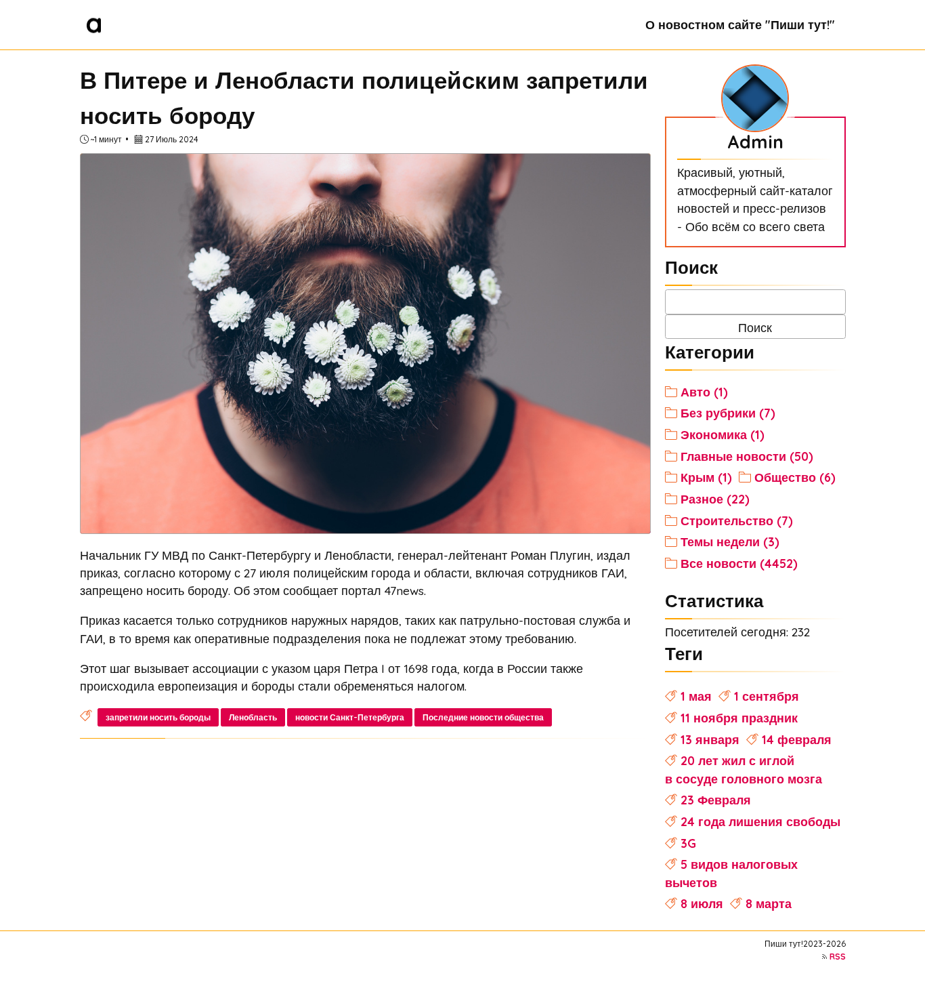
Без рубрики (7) (728, 412)
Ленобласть (253, 717)
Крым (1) (706, 477)
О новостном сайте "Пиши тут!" (740, 24)
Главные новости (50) (747, 456)
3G (688, 843)
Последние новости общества (483, 717)
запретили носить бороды (158, 717)
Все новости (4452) (739, 563)
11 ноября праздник (739, 717)
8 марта (769, 903)
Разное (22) (715, 498)
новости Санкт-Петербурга (349, 717)
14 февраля (797, 739)
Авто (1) (704, 391)
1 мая (696, 696)
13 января (710, 739)
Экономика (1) (723, 434)
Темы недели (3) (730, 541)
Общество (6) (795, 477)
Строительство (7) (737, 520)
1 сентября (766, 696)
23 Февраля (716, 799)
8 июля (702, 903)
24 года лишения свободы (760, 821)
